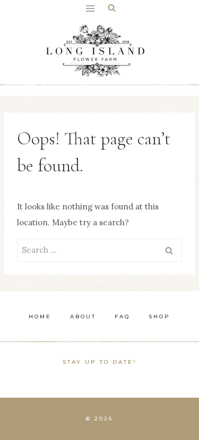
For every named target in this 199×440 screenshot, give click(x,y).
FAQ (122, 316)
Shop (159, 316)
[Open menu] (90, 8)
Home (40, 316)
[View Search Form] (111, 8)
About (83, 316)
